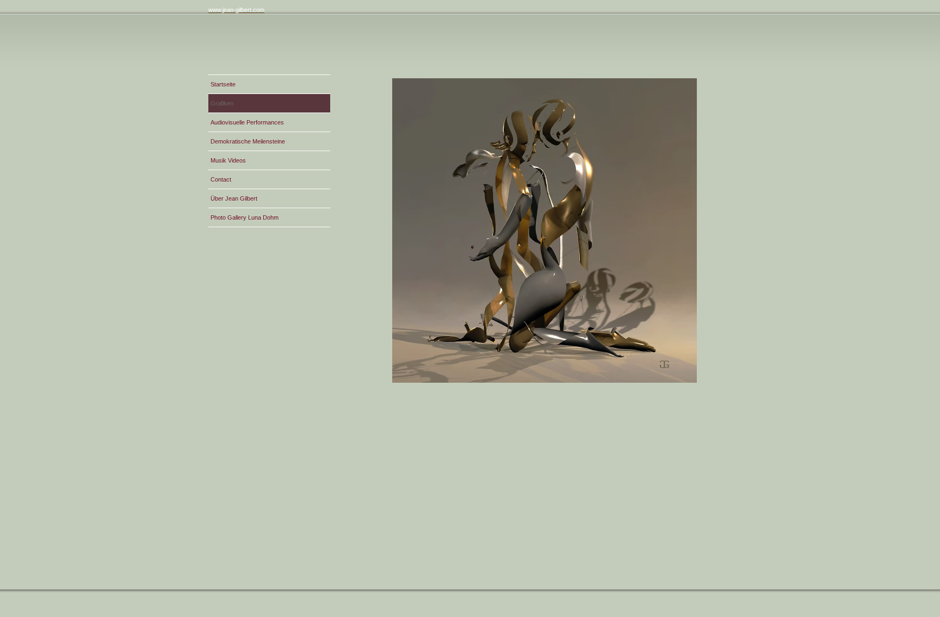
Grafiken (222, 103)
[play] (719, 366)
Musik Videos (228, 160)
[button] (544, 230)
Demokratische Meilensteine (248, 141)
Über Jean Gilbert (234, 198)
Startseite (223, 84)
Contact (221, 179)
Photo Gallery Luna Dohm (245, 217)
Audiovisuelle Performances (247, 122)
